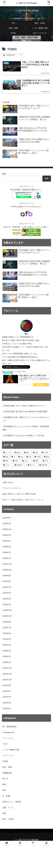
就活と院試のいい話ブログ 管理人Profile (19, 494)
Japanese (10, 55)
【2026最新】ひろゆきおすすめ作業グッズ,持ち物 (23, 435)
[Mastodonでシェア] (20, 691)
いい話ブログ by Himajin (26, 3)
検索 (4, 174)
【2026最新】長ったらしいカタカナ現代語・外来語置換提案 (25, 428)
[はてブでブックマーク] (32, 698)
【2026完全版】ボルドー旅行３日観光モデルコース (23, 406)
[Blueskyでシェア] (32, 691)
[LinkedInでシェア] (26, 705)
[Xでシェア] (9, 691)
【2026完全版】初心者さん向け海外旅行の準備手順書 (24, 411)
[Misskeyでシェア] (44, 691)
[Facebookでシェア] (9, 698)
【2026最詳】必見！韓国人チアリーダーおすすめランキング (25, 419)
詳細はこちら (26, 40)
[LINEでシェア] (44, 698)
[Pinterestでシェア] (14, 705)
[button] (48, 503)
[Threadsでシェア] (20, 698)
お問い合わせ (8, 482)
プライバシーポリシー (11, 488)
